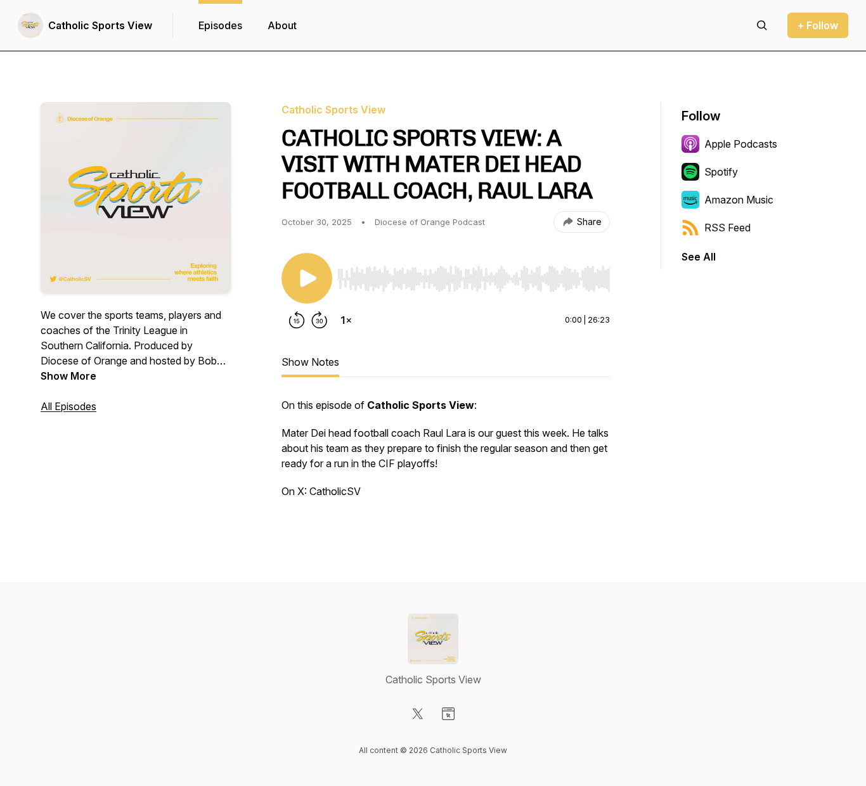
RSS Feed (727, 227)
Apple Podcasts (740, 144)
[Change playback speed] (346, 320)
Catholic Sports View (100, 25)
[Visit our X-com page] (417, 713)
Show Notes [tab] (310, 362)
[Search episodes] (762, 25)
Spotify (721, 171)
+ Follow (818, 25)
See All (699, 256)
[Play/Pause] (306, 278)
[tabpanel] (445, 454)
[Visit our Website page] (448, 713)
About (282, 25)
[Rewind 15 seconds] (297, 320)
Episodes (220, 25)
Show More (68, 376)
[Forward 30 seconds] (319, 320)
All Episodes (68, 406)
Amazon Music (738, 199)
